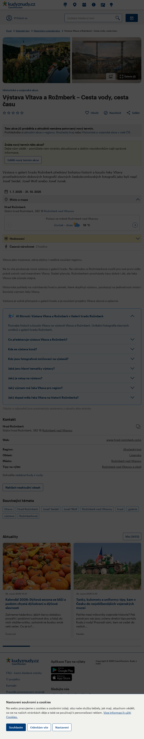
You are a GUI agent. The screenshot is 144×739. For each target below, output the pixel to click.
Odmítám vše (39, 727)
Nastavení (62, 727)
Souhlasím (16, 727)
